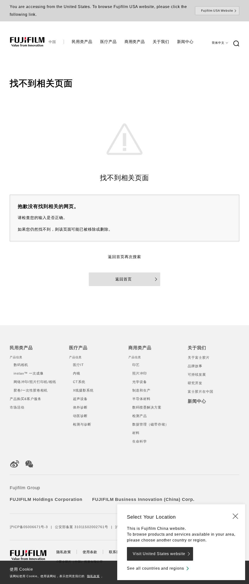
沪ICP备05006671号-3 (29, 527)
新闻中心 (197, 401)
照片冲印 (139, 373)
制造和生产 (141, 390)
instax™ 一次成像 (29, 373)
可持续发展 (197, 374)
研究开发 (195, 383)
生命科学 (139, 441)
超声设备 (80, 399)
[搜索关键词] (236, 44)
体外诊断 (80, 407)
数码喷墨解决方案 (146, 407)
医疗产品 (78, 347)
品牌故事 (195, 366)
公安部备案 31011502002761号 (81, 527)
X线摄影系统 (83, 390)
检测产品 (139, 416)
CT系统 (79, 382)
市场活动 (17, 407)
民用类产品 (21, 347)
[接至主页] (27, 42)
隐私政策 (93, 576)
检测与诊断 (82, 424)
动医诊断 (80, 416)
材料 (136, 433)
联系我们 (116, 552)
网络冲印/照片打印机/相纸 (35, 382)
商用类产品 (139, 347)
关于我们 (197, 347)
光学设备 (139, 382)
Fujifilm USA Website (217, 10)
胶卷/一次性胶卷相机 (31, 390)
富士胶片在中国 (200, 391)
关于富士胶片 (199, 357)
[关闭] (235, 516)
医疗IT (78, 365)
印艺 (136, 365)
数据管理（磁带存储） (150, 424)
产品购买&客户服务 (25, 399)
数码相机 (21, 365)
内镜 (76, 373)
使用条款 (90, 552)
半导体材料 (141, 399)
